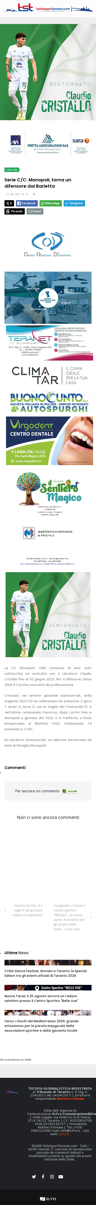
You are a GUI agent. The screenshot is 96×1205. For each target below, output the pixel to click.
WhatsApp (52, 203)
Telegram (76, 203)
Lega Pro (11, 170)
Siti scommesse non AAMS (15, 1059)
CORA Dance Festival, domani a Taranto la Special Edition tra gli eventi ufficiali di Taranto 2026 (45, 973)
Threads (17, 211)
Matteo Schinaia (70, 1098)
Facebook (28, 203)
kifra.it (64, 1134)
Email (37, 211)
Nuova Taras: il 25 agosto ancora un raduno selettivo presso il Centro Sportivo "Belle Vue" (41, 998)
